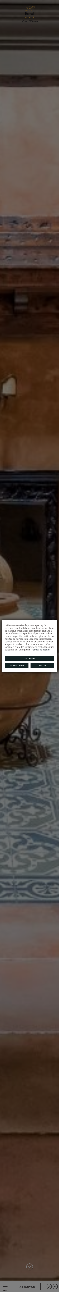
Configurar (29, 658)
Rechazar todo (17, 665)
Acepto (42, 665)
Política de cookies (41, 649)
